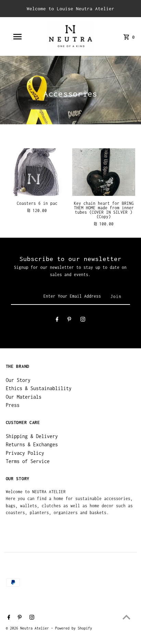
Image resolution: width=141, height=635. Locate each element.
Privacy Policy (25, 453)
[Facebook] (57, 320)
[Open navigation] (18, 36)
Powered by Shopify (73, 628)
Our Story (18, 380)
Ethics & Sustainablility (39, 388)
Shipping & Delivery (32, 436)
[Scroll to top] (126, 617)
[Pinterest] (69, 320)
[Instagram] (82, 320)
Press (13, 405)
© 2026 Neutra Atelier (28, 628)
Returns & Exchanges (32, 444)
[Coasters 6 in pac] (37, 172)
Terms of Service (28, 461)
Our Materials (23, 397)
